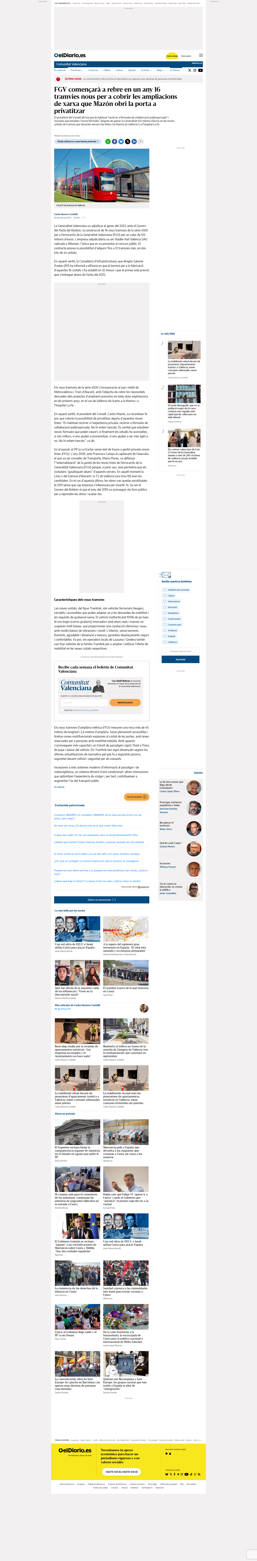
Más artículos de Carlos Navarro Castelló (77, 1005)
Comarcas (93, 70)
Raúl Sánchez (130, 954)
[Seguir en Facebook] (174, 1474)
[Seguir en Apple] (170, 1453)
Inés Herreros (61, 1295)
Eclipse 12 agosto (85, 1440)
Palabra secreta (179, 1440)
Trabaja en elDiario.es (96, 1484)
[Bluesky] (121, 141)
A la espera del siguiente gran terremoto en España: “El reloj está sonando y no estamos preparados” (124, 947)
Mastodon (160, 1488)
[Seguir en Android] (166, 1453)
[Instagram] (194, 70)
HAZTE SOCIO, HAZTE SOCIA (122, 1471)
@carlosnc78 (63, 1009)
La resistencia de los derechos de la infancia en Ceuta (76, 1289)
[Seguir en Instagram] (182, 1474)
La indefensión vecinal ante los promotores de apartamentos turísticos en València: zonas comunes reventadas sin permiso (123, 1098)
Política (107, 70)
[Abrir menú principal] (201, 55)
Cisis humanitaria (87, 3)
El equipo (81, 1484)
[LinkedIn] (134, 141)
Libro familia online (123, 1440)
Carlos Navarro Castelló (66, 214)
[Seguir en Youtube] (186, 1474)
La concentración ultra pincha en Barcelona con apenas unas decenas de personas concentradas (132, 78)
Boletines (134, 1488)
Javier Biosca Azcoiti (63, 951)
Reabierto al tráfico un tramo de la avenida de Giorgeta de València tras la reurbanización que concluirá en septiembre (125, 1051)
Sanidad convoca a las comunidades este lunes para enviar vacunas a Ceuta (125, 1291)
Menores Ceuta (99, 3)
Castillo (95, 1440)
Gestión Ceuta (127, 3)
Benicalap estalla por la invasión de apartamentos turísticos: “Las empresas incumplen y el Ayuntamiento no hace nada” (76, 1051)
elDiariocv (172, 465)
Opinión (132, 70)
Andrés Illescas (61, 1208)
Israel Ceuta (76, 3)
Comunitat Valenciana (71, 64)
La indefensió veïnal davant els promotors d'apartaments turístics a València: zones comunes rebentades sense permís (77, 1098)
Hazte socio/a (172, 56)
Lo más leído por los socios (70, 910)
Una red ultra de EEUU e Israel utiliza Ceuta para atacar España (75, 945)
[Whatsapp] (108, 141)
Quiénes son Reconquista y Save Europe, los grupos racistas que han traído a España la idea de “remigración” (125, 1384)
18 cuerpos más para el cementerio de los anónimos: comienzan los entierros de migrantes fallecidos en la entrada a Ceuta (77, 1199)
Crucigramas (75, 1440)
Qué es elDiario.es (67, 1484)
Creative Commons (137, 1484)
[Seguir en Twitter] (171, 1474)
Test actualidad (153, 1440)
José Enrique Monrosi (112, 1345)
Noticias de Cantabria (166, 1440)
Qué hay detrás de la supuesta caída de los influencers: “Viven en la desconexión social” (77, 991)
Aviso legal (152, 1484)
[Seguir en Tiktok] (191, 1474)
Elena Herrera (61, 1161)
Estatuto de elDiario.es (117, 1484)
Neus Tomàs (60, 1339)
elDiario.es (107, 1161)
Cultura (119, 70)
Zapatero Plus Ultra (193, 3)
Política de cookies (100, 1488)
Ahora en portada (65, 1113)
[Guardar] (140, 141)
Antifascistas (138, 3)
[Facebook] (114, 141)
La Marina (175, 70)
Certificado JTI (146, 1488)
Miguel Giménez (174, 421)
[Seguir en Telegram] (178, 1474)
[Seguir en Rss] (199, 1474)
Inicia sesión (186, 56)
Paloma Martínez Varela (65, 998)
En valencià (59, 70)
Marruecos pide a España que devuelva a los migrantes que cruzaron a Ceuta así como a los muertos (122, 1152)
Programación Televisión (138, 1440)
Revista (125, 1488)
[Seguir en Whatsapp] (195, 1474)
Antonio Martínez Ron (113, 954)
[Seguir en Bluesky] (166, 1474)
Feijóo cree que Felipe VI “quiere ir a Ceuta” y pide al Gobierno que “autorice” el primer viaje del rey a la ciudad (125, 1199)
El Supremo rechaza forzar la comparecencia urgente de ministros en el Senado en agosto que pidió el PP (77, 1152)
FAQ (182, 1484)
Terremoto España (161, 3)
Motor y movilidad (199, 1440)
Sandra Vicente (61, 1392)
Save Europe (173, 3)
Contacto (114, 1488)
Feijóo (108, 3)
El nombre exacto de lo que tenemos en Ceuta (125, 989)
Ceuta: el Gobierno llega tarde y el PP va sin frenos (76, 1333)
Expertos (189, 1440)
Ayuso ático (182, 3)
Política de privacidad (168, 1484)
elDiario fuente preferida (107, 1440)
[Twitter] (189, 70)
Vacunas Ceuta (116, 3)
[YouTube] (200, 70)
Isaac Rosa (108, 995)
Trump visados (148, 3)
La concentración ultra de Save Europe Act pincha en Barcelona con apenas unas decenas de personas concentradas (77, 1384)
